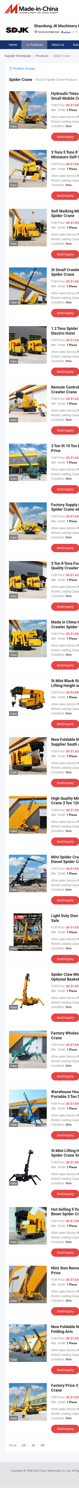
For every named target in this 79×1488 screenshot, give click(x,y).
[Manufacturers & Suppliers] (32, 8)
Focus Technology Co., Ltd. (56, 1470)
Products (36, 45)
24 (23, 1445)
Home (13, 45)
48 (42, 1445)
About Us (58, 45)
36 (33, 1445)
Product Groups (24, 68)
